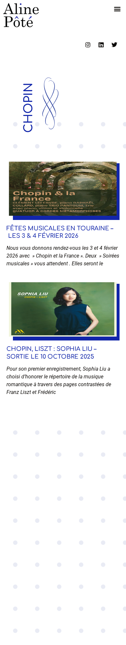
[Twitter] (114, 45)
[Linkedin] (101, 45)
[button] (117, 8)
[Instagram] (88, 45)
